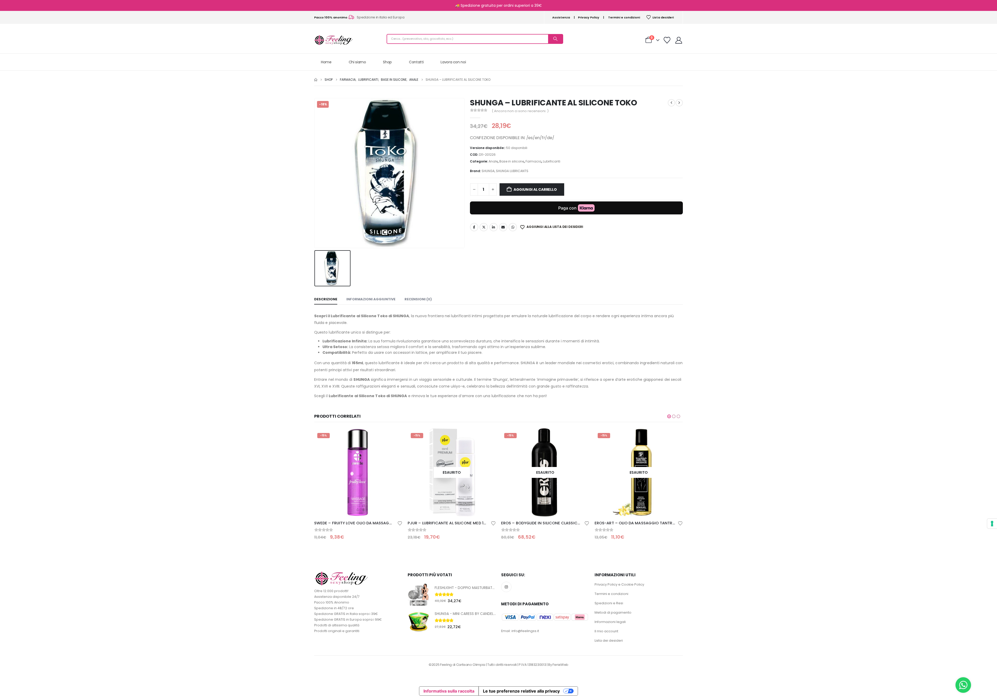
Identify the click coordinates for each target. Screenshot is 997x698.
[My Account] (679, 40)
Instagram (506, 587)
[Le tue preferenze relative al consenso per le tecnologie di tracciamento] (992, 523)
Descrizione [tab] (325, 299)
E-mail (503, 227)
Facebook (474, 227)
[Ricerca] (555, 39)
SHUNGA (488, 171)
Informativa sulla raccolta (448, 691)
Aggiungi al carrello (535, 189)
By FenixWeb (558, 664)
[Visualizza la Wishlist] (667, 40)
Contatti (416, 62)
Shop (387, 62)
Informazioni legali (610, 621)
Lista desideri (663, 17)
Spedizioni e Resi (609, 603)
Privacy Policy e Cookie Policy (619, 584)
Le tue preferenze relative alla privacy (521, 691)
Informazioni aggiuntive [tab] (370, 299)
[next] (679, 102)
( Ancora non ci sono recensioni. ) (520, 111)
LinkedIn (493, 227)
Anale (493, 161)
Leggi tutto (394, 437)
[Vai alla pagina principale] (315, 80)
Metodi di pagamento (613, 612)
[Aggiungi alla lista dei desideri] (399, 523)
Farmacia (533, 161)
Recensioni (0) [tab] (418, 299)
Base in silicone (511, 161)
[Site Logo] (333, 40)
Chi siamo (357, 62)
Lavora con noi (453, 62)
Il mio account (606, 631)
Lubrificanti (551, 161)
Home (326, 62)
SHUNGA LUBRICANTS (512, 171)
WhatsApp (513, 227)
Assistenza (561, 17)
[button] (669, 416)
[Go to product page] (418, 595)
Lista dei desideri (609, 640)
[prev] (671, 102)
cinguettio (484, 227)
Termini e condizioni (624, 17)
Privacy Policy (588, 17)
